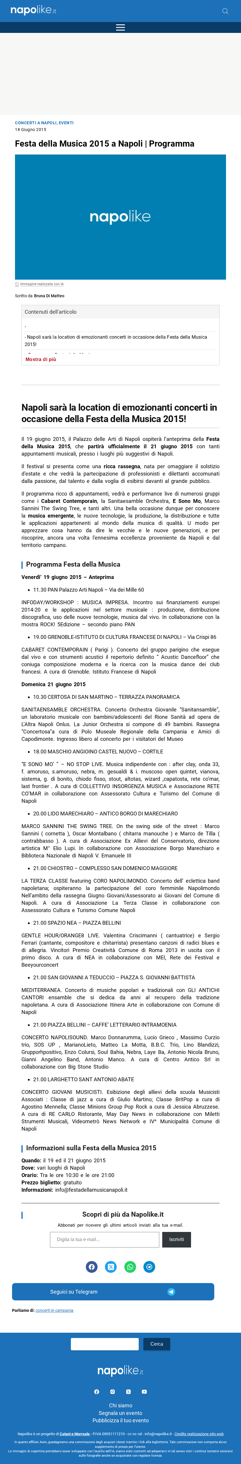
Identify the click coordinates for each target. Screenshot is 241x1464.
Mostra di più (41, 359)
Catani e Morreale (75, 1434)
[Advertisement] (120, 74)
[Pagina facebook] (97, 1393)
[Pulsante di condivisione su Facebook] (92, 1267)
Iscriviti (176, 1239)
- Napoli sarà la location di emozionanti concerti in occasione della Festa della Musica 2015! (116, 340)
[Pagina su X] (129, 1393)
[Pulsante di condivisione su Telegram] (149, 1267)
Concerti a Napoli (36, 122)
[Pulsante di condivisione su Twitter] (111, 1267)
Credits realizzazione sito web (199, 1434)
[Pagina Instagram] (113, 1393)
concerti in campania (54, 1310)
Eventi (66, 122)
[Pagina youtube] (144, 1393)
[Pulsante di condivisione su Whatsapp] (130, 1267)
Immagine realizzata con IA (42, 284)
